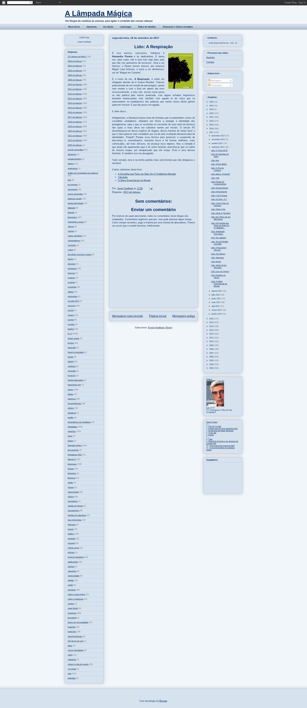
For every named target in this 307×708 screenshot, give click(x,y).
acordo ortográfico (76, 150)
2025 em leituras (75, 145)
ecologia (71, 282)
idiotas (70, 394)
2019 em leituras (75, 126)
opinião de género (75, 506)
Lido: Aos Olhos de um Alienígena (220, 218)
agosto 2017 (217, 291)
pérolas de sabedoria (77, 515)
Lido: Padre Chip (218, 209)
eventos (71, 324)
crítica (70, 250)
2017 (211, 132)
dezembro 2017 (219, 136)
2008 (211, 349)
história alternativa (75, 380)
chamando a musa (76, 222)
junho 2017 (217, 298)
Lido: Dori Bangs (218, 254)
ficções (71, 343)
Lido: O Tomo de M (219, 150)
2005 (211, 360)
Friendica (210, 62)
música (71, 497)
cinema (71, 231)
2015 (211, 322)
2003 (211, 368)
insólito (71, 417)
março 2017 (217, 310)
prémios (71, 552)
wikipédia (72, 678)
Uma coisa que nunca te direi (222, 446)
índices (71, 408)
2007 (211, 353)
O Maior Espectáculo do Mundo (134, 180)
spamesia (72, 613)
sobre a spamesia (75, 599)
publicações (73, 562)
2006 (211, 357)
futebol (70, 361)
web (69, 673)
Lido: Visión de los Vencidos (219, 266)
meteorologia (73, 492)
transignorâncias (75, 636)
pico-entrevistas (75, 520)
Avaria (211, 435)
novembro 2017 (219, 139)
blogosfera (72, 217)
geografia (72, 371)
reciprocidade (73, 576)
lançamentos (73, 450)
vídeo (70, 655)
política (71, 534)
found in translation (76, 352)
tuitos (70, 646)
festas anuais (73, 338)
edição (70, 292)
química (71, 566)
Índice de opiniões (147, 27)
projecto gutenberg (76, 557)
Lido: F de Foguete (219, 196)
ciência (71, 226)
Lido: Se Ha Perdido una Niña (219, 243)
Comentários (216, 85)
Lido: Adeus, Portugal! (220, 174)
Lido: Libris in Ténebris (220, 213)
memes (71, 487)
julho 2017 (216, 295)
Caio (210, 439)
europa (71, 320)
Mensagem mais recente (127, 316)
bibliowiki (71, 208)
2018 (211, 128)
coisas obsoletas (75, 236)
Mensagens (215, 80)
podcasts (72, 524)
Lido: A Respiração (219, 192)
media (70, 482)
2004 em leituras (75, 66)
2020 (211, 121)
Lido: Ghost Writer (219, 164)
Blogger (163, 701)
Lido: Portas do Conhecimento (218, 183)
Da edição (108, 27)
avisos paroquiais (75, 194)
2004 (211, 364)
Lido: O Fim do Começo (217, 169)
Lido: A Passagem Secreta (218, 249)
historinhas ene (74, 385)
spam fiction (73, 608)
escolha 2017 (73, 301)
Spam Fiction (211, 422)
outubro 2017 (217, 143)
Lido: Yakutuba (217, 258)
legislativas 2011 (75, 455)
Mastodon (210, 57)
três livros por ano (75, 641)
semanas (72, 590)
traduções (72, 631)
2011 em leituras (75, 89)
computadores (74, 240)
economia (72, 287)
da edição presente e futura (79, 254)
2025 (211, 102)
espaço (71, 315)
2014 (211, 326)
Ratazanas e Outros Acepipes (178, 27)
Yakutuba (123, 177)
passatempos (73, 510)
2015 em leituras (75, 108)
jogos (70, 436)
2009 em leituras (75, 80)
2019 (211, 125)
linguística (72, 473)
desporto (71, 264)
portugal (71, 543)
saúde (70, 585)
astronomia (72, 189)
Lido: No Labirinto (218, 238)
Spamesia (92, 27)
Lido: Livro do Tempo (220, 271)
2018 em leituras (75, 122)
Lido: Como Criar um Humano (220, 204)
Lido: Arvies (216, 261)
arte (69, 180)
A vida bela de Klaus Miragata (220, 431)
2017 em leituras (131, 192)
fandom (71, 329)
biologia (71, 212)
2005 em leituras (75, 71)
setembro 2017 (218, 147)
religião (71, 580)
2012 (211, 334)
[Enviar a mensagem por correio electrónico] (150, 188)
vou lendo (72, 669)
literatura (71, 478)
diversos (71, 273)
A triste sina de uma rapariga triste (223, 428)
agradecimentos (75, 159)
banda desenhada (75, 203)
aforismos (72, 154)
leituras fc (72, 459)
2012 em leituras (75, 94)
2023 (211, 109)
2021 (211, 117)
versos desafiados (76, 650)
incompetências (74, 403)
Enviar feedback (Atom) (160, 327)
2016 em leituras (75, 112)
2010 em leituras (75, 84)
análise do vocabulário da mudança (83, 173)
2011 (211, 338)
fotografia (72, 348)
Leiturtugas (125, 27)
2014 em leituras (75, 103)
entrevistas (72, 296)
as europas (72, 184)
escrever (72, 306)
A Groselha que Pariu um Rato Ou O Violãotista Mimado (147, 174)
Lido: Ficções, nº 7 (219, 199)
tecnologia (72, 618)
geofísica (72, 366)
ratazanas (72, 571)
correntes (72, 245)
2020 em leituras (75, 131)
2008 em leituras (75, 75)
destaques (72, 268)
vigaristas (72, 659)
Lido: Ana (215, 160)
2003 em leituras (75, 61)
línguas (71, 469)
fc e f (70, 333)
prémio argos (73, 548)
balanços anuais (75, 199)
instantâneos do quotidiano (79, 422)
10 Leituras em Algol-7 (77, 56)
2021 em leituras (75, 136)
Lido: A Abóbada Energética (218, 232)
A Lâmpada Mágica (98, 13)
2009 (211, 345)
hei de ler (72, 375)
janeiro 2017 (217, 314)
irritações (72, 431)
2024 (211, 106)
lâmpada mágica (75, 445)
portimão (71, 538)
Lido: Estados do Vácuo (218, 276)
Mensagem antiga (183, 316)
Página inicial (157, 316)
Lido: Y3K (215, 178)
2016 (211, 319)
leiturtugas (72, 464)
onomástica (73, 501)
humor (70, 389)
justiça (70, 441)
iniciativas (72, 413)
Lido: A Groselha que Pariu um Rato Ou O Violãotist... (220, 225)
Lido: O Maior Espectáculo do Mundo (219, 283)
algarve (71, 164)
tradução (71, 627)
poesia (70, 529)
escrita (71, 310)
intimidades (72, 427)
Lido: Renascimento (219, 188)
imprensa (72, 399)
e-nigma (71, 278)
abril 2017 (216, 306)
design (70, 259)
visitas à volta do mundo (78, 664)
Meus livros (74, 27)
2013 (211, 330)
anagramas (72, 168)
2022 (211, 113)
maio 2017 (216, 302)
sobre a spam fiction (76, 594)
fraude (70, 357)
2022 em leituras (75, 140)
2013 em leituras (75, 98)
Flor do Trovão (214, 426)
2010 (211, 341)
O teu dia (212, 433)
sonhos (71, 604)
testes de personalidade (78, 622)
